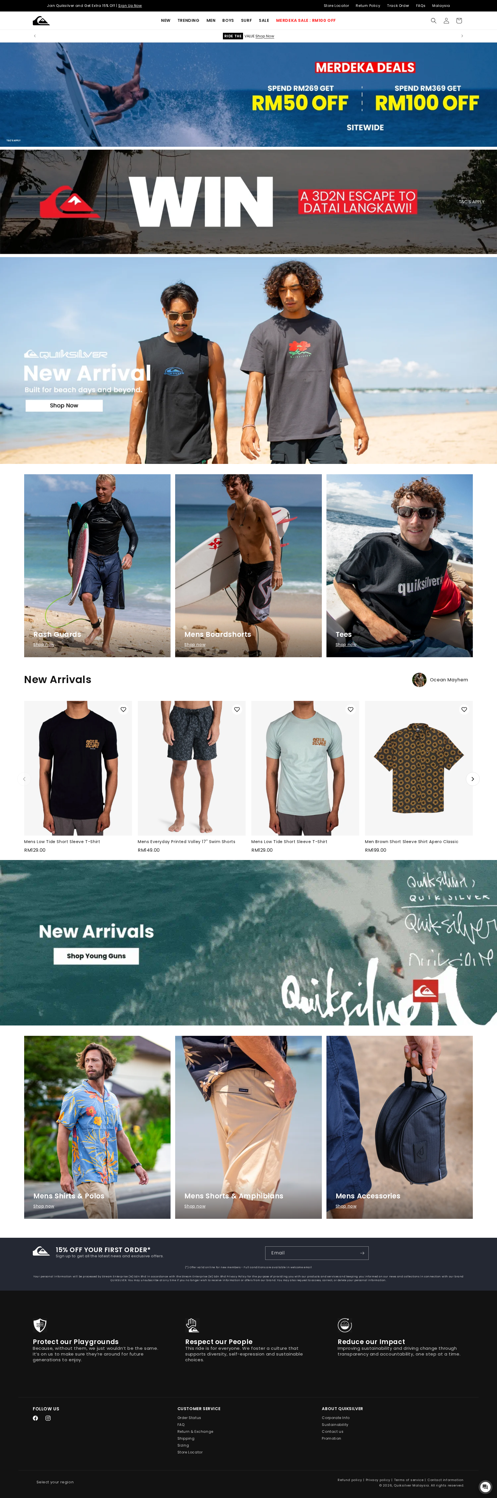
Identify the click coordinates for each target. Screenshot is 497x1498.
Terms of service (409, 1480)
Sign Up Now (130, 5)
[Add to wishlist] (123, 709)
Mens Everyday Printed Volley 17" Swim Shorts (186, 842)
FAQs (420, 5)
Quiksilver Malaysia (411, 1485)
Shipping (186, 1438)
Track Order (398, 5)
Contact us (332, 1431)
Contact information (445, 1480)
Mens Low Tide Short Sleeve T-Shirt (62, 842)
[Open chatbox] (485, 1487)
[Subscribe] (362, 1253)
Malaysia (441, 5)
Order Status (189, 1418)
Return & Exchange (195, 1431)
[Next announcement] (462, 35)
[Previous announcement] (34, 35)
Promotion (331, 1438)
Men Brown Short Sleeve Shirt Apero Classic (411, 842)
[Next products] (473, 779)
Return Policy (368, 5)
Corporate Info (335, 1418)
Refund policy (350, 1480)
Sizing (183, 1445)
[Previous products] (24, 779)
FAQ (181, 1424)
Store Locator (336, 5)
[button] (188, 20)
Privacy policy (378, 1480)
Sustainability (335, 1424)
